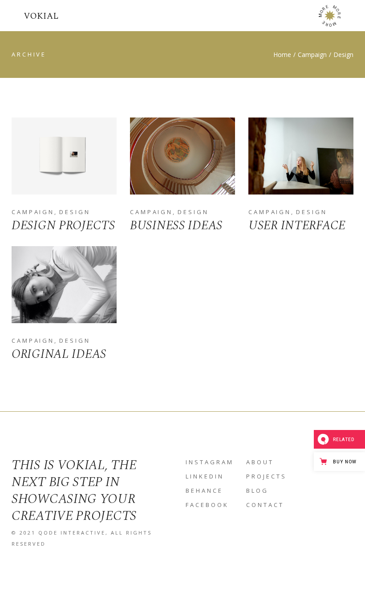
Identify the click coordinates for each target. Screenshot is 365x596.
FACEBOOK (207, 505)
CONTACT (265, 505)
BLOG (257, 491)
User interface (296, 225)
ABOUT (260, 462)
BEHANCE (204, 491)
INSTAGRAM (210, 462)
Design (74, 212)
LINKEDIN (205, 476)
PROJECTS (266, 476)
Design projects (63, 225)
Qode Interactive (71, 532)
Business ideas (176, 225)
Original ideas (59, 354)
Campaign (33, 212)
